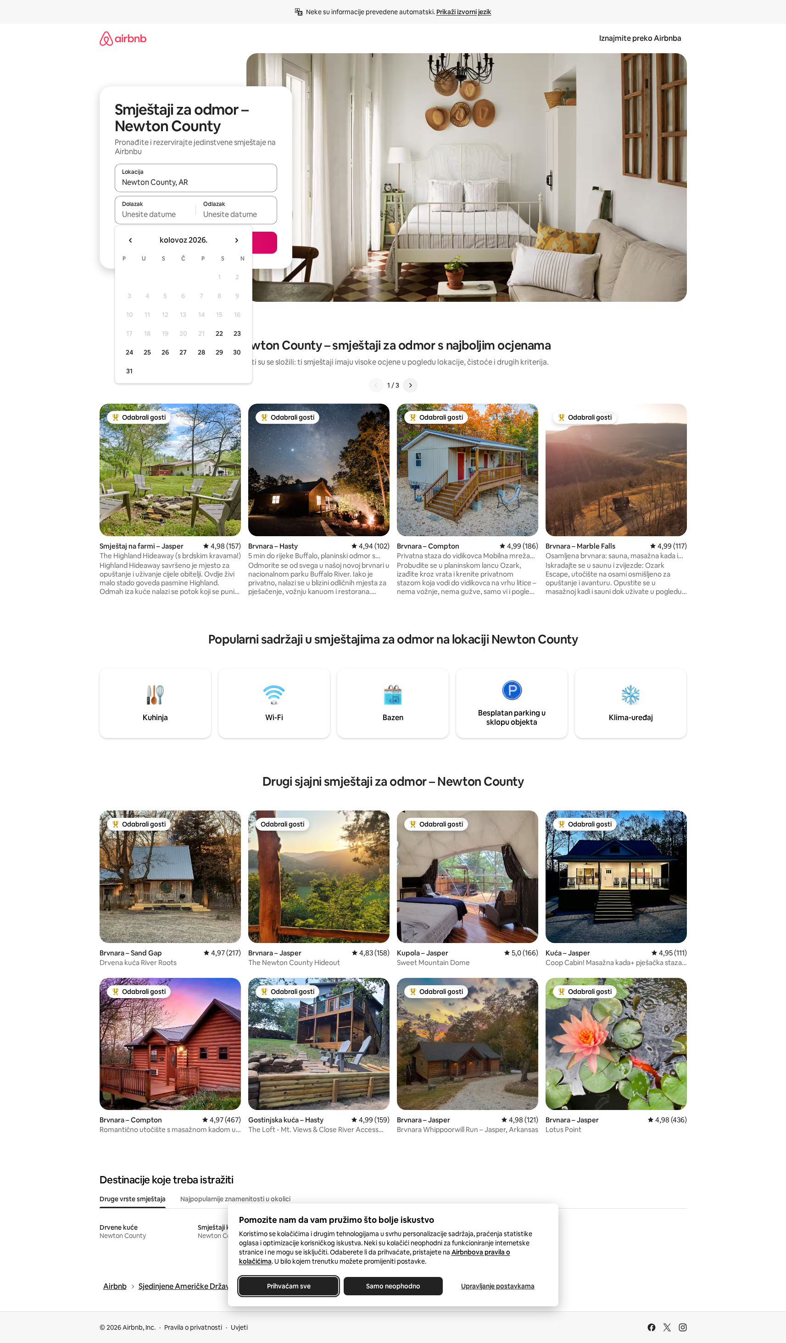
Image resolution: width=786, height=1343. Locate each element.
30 (237, 352)
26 (165, 352)
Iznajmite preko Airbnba (640, 38)
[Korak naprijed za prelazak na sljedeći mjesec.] (236, 240)
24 (129, 352)
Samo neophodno (393, 1286)
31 (129, 371)
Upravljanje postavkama (498, 1286)
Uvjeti (239, 1327)
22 (219, 333)
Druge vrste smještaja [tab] (133, 1199)
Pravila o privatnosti (193, 1327)
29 (219, 352)
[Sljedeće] (410, 385)
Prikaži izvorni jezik (463, 12)
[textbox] (155, 214)
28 (201, 352)
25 (147, 352)
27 (183, 352)
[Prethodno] (376, 385)
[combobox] (196, 182)
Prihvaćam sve (288, 1286)
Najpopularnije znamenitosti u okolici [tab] (235, 1199)
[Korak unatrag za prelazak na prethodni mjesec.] (131, 240)
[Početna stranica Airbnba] (123, 38)
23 (237, 333)
